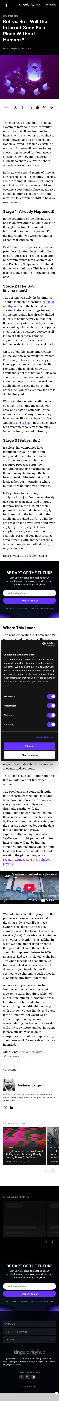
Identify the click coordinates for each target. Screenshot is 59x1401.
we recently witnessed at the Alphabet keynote (26, 859)
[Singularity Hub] (29, 5)
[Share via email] (45, 107)
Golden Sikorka (32, 1052)
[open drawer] (5, 4)
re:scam (27, 422)
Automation (10, 1070)
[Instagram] (33, 1377)
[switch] (51, 705)
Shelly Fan (54, 1162)
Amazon (21, 148)
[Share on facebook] (23, 107)
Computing (10, 16)
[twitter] (5, 1107)
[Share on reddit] (37, 107)
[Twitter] (27, 1377)
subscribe (51, 5)
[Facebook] (21, 1377)
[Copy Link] (52, 107)
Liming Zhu (10, 1162)
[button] (29, 1323)
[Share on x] (16, 107)
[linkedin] (11, 1107)
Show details (43, 737)
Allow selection (29, 755)
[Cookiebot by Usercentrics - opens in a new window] (42, 644)
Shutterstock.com (14, 1056)
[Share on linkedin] (30, 107)
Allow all (29, 746)
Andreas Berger (10, 49)
